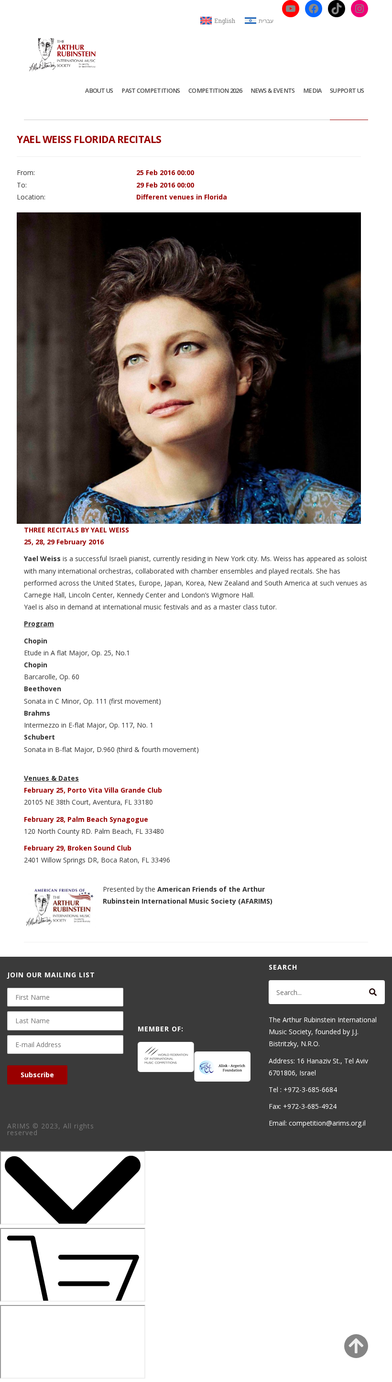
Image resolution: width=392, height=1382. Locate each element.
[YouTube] (290, 8)
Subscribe (37, 1074)
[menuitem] (218, 20)
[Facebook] (313, 8)
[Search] (373, 992)
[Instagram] (359, 8)
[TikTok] (336, 8)
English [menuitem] (224, 20)
